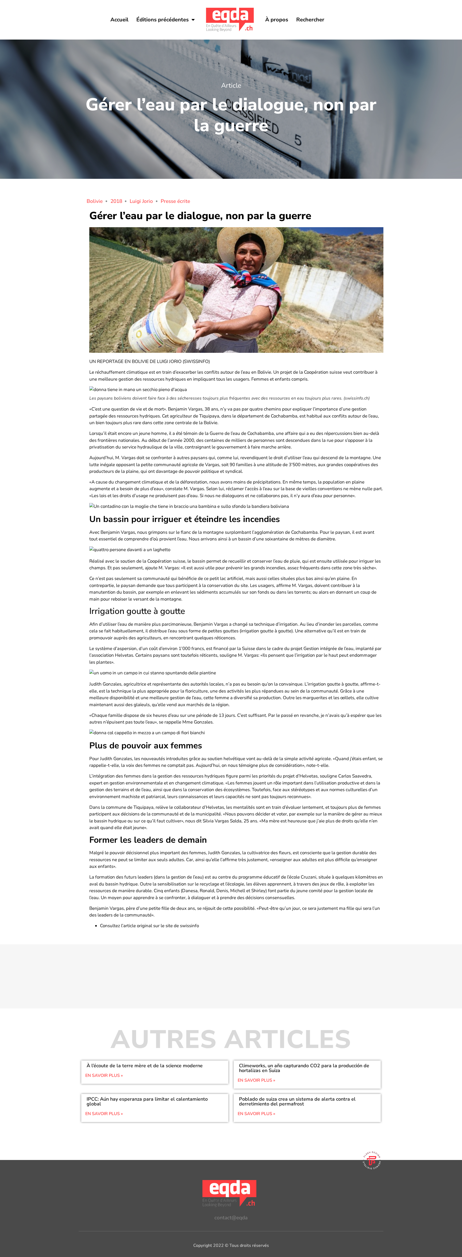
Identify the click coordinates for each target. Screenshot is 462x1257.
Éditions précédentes (162, 19)
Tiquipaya (209, 416)
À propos (276, 19)
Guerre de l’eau (225, 433)
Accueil (119, 19)
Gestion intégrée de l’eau (328, 648)
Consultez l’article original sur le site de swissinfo (149, 926)
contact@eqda (231, 1217)
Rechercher (310, 19)
